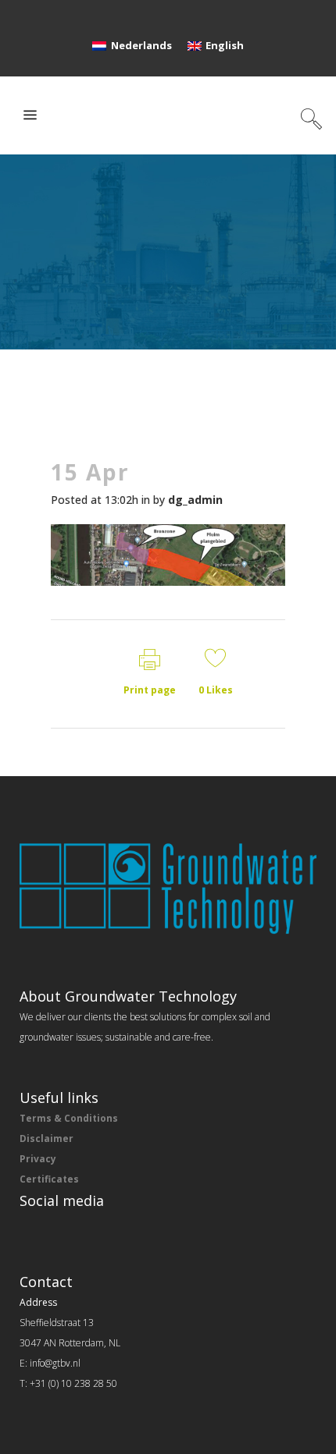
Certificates (49, 1179)
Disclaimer (46, 1138)
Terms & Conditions (69, 1118)
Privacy (38, 1158)
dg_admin (195, 499)
